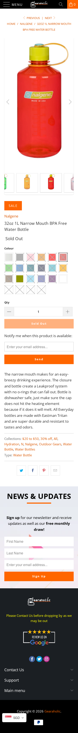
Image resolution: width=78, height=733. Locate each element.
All (55, 438)
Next (48, 18)
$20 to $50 (30, 438)
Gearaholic (52, 711)
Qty (6, 302)
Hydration (11, 444)
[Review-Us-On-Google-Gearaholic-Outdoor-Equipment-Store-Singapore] (39, 646)
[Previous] (8, 102)
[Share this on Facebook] (32, 470)
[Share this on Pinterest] (44, 470)
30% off (46, 438)
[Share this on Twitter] (21, 470)
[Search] (62, 4)
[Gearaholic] (39, 4)
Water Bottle (22, 455)
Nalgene (11, 216)
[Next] (69, 102)
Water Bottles (25, 449)
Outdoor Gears (50, 444)
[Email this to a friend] (55, 470)
